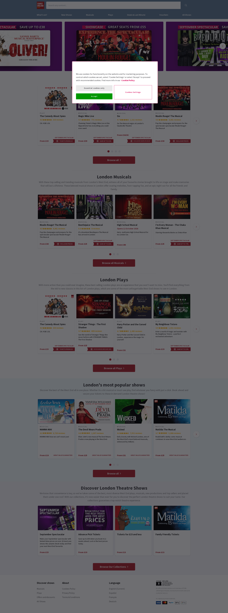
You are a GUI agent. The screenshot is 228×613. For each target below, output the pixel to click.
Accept (94, 96)
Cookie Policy (128, 80)
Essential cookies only (94, 88)
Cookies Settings (133, 92)
